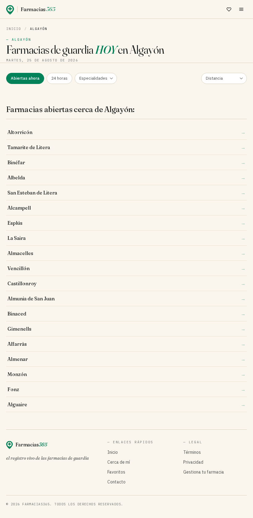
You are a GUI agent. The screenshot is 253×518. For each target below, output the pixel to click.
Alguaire (126, 404)
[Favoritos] (228, 9)
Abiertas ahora (25, 78)
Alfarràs (126, 344)
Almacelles (126, 253)
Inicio (13, 29)
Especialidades (93, 78)
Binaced (126, 314)
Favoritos (116, 472)
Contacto (116, 482)
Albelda (126, 177)
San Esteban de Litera (126, 193)
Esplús (126, 223)
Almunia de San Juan (126, 298)
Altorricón (126, 132)
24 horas (59, 78)
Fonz (126, 389)
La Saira (126, 238)
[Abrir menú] (241, 9)
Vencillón (126, 268)
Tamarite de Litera (126, 147)
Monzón (126, 374)
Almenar (126, 359)
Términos (192, 452)
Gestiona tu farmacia (203, 472)
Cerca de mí (118, 462)
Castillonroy (126, 283)
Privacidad (193, 462)
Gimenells (126, 329)
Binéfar (126, 162)
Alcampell (126, 208)
